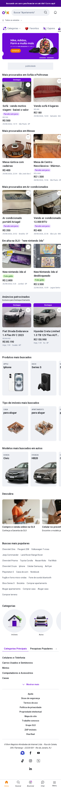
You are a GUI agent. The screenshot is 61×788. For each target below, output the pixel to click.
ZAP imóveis (30, 730)
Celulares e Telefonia (13, 657)
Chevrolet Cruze (9, 566)
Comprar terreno (9, 594)
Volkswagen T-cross (40, 549)
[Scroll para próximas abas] (56, 648)
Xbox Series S (8, 583)
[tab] (15, 648)
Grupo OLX (31, 725)
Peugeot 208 (23, 549)
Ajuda (30, 694)
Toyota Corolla (26, 560)
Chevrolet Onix (8, 549)
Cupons (51, 28)
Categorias (12, 28)
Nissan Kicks (40, 560)
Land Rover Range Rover (32, 555)
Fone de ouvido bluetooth (40, 577)
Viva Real (30, 734)
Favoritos (34, 28)
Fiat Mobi (52, 560)
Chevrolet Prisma (10, 560)
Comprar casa (29, 589)
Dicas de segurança (30, 698)
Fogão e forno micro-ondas (14, 577)
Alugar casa (43, 589)
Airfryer (48, 566)
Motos (5, 668)
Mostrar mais (32, 684)
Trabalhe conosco (30, 721)
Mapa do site (31, 716)
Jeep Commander (10, 555)
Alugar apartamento (11, 589)
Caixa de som (22, 572)
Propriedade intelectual (30, 712)
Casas (5, 678)
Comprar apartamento (37, 583)
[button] (30, 12)
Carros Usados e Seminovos (17, 662)
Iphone (22, 566)
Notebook (34, 572)
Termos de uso (30, 703)
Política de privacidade (30, 707)
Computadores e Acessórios (17, 673)
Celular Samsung (35, 566)
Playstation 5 (8, 572)
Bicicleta (20, 583)
